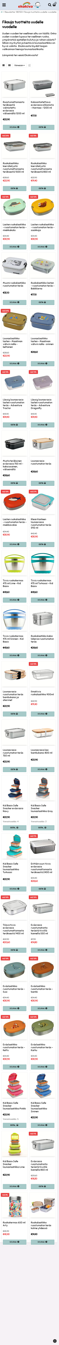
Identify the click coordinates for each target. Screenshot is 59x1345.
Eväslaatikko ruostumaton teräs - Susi (14, 989)
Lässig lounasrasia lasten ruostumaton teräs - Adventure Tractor (13, 404)
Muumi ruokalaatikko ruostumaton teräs (14, 284)
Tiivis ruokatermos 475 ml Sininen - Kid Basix (13, 639)
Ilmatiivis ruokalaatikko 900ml (42, 693)
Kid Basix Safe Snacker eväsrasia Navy (13, 808)
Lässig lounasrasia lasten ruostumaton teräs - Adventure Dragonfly (41, 404)
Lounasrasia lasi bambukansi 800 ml (41, 751)
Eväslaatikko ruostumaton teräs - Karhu (42, 1047)
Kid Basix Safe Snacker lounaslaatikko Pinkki (14, 1106)
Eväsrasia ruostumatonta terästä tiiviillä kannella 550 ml (39, 929)
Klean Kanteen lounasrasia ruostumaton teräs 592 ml (41, 523)
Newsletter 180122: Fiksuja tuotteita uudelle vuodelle (30, 12)
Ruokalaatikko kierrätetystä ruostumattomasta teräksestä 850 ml (41, 167)
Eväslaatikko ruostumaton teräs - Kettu (14, 1047)
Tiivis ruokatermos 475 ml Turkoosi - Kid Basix (42, 583)
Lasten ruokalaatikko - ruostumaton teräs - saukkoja (42, 227)
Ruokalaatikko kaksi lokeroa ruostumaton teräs (42, 639)
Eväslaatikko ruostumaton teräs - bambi (42, 989)
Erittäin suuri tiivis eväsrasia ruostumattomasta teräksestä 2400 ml (41, 868)
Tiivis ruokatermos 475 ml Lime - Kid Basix (13, 583)
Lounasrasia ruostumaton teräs (41, 462)
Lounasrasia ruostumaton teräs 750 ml (13, 753)
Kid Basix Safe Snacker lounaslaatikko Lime (14, 1164)
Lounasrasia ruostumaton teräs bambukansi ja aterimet (13, 696)
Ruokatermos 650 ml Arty (14, 1224)
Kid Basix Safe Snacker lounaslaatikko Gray (42, 808)
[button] (55, 5)
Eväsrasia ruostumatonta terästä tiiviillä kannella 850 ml (39, 1165)
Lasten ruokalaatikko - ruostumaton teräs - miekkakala (14, 227)
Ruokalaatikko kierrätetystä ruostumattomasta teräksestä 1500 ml (13, 167)
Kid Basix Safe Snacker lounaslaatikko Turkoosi (11, 868)
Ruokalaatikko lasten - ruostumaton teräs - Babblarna (42, 286)
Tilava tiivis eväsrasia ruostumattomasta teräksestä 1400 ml (13, 929)
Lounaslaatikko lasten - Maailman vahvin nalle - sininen (42, 341)
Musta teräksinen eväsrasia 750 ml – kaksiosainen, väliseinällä (13, 465)
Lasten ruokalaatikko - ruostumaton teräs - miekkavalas (14, 522)
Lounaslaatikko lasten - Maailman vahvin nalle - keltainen (12, 342)
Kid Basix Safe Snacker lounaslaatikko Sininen (39, 1107)
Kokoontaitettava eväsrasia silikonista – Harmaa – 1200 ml (42, 105)
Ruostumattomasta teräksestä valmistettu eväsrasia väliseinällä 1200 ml (14, 108)
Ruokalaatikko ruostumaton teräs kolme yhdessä (41, 1225)
